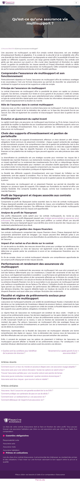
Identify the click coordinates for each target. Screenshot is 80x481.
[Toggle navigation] (76, 2)
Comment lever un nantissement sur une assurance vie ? (23, 397)
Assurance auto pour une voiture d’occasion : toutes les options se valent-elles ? (32, 370)
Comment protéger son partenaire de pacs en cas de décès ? (25, 393)
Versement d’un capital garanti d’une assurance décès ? (62, 352)
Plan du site (40, 480)
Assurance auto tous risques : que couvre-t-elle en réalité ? (24, 379)
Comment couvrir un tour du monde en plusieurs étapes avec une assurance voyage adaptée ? (38, 367)
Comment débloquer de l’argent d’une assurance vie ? (22, 400)
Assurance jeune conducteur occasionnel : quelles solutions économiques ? (31, 376)
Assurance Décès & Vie (8, 48)
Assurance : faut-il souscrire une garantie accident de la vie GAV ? (27, 390)
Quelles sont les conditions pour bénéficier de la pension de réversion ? (20, 352)
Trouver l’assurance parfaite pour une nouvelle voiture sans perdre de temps (31, 373)
